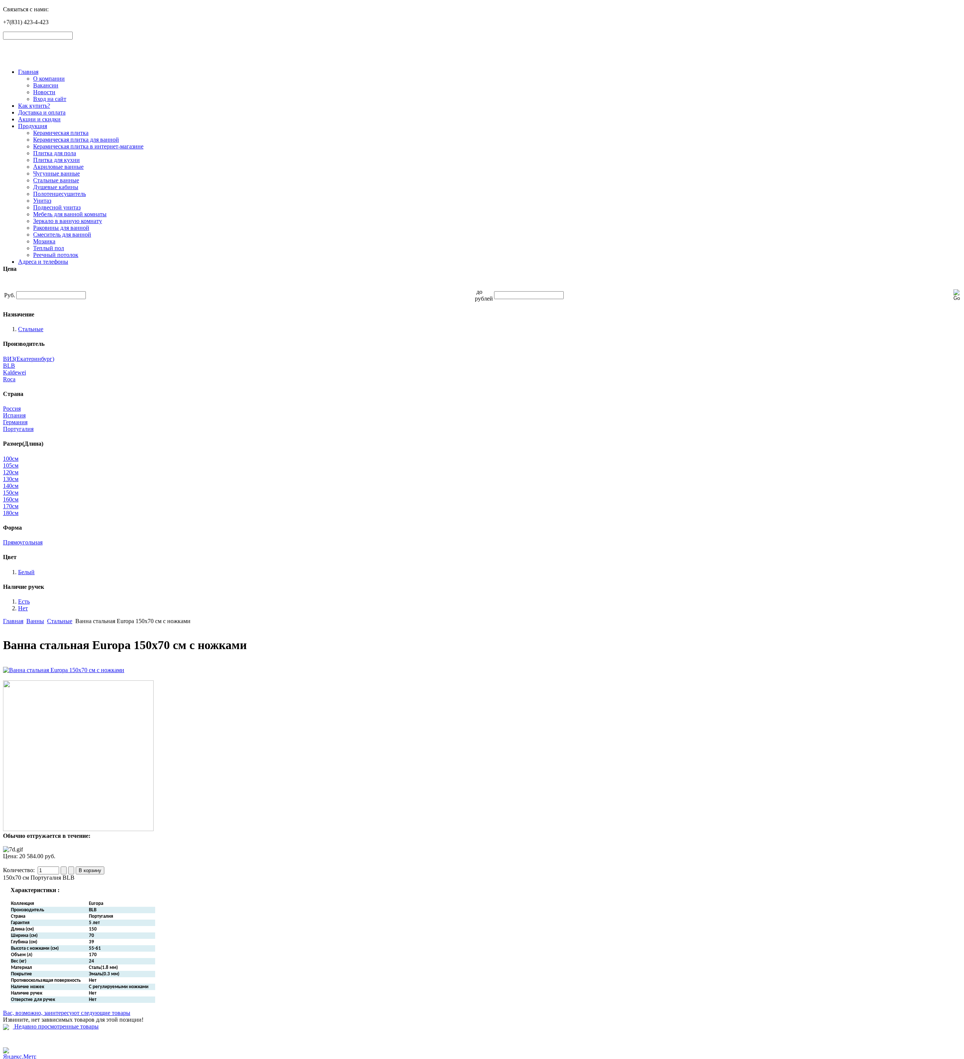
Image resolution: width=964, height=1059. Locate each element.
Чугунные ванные (56, 173)
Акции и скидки (39, 119)
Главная (28, 72)
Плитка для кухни (56, 160)
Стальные (59, 621)
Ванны (35, 621)
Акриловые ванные (58, 167)
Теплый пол (48, 248)
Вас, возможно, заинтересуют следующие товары (66, 1013)
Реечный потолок (55, 255)
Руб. (9, 295)
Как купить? (34, 105)
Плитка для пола (54, 153)
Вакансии (45, 85)
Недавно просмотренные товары (56, 1026)
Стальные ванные (56, 180)
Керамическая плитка (60, 133)
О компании (49, 78)
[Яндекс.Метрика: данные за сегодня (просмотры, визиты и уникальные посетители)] (19, 1053)
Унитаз (42, 200)
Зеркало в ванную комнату (67, 221)
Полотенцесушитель (59, 194)
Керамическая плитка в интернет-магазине (88, 146)
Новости (44, 92)
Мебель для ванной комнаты (70, 214)
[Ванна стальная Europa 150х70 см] (78, 829)
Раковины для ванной (61, 228)
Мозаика (44, 241)
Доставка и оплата (42, 112)
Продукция (32, 126)
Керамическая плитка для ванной (76, 139)
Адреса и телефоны (43, 261)
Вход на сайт (49, 99)
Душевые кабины (55, 187)
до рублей (484, 295)
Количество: (19, 870)
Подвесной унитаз (57, 207)
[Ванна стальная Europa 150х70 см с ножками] (63, 670)
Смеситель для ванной (62, 234)
